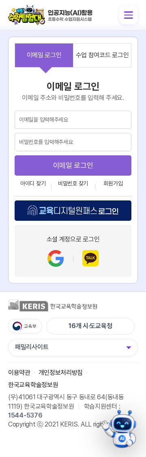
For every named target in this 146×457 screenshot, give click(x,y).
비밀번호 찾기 (73, 183)
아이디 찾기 (32, 183)
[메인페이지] (50, 9)
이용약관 (19, 372)
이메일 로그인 (44, 55)
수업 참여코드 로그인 (102, 55)
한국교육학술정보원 (33, 385)
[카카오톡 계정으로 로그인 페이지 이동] (90, 258)
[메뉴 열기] (128, 15)
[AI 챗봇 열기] (119, 429)
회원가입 (112, 183)
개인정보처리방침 (61, 372)
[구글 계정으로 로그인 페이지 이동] (55, 258)
